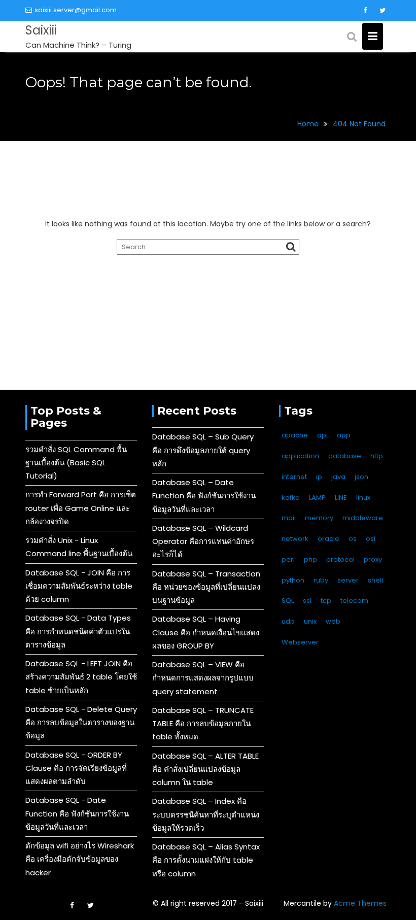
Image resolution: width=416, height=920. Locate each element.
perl (288, 559)
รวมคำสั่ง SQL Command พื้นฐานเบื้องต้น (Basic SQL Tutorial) (76, 463)
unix (310, 621)
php (310, 559)
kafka (291, 497)
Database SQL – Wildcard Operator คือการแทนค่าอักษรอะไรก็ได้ (203, 541)
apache (295, 435)
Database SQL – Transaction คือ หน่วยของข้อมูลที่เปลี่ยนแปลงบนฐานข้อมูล (206, 587)
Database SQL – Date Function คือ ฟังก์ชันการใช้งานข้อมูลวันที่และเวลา (204, 496)
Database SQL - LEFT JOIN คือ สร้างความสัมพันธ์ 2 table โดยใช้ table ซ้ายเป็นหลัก (81, 677)
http (376, 456)
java (338, 477)
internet (294, 477)
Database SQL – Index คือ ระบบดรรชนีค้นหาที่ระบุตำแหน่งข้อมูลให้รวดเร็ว (205, 814)
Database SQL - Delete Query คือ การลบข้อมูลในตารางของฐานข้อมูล (81, 722)
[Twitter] (382, 11)
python (293, 580)
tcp (326, 600)
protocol (340, 559)
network (295, 538)
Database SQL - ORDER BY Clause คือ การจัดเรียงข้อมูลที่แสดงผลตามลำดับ (76, 768)
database (344, 456)
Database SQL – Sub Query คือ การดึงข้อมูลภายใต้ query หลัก (203, 450)
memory (319, 518)
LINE (341, 497)
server (348, 580)
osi (370, 538)
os (353, 538)
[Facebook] (365, 11)
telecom (354, 600)
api (322, 435)
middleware (362, 518)
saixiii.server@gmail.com (75, 10)
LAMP (317, 497)
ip (319, 477)
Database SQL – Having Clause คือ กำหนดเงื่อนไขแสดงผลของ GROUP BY (205, 632)
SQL (288, 600)
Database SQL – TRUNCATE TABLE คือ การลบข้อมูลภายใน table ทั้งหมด (203, 723)
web (333, 621)
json (361, 477)
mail (289, 518)
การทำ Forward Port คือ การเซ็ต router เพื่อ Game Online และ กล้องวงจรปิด (80, 508)
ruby (321, 580)
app (344, 435)
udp (288, 621)
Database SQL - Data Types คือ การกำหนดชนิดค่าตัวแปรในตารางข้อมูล (78, 631)
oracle (328, 538)
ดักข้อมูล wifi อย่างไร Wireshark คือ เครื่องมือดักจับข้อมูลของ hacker (79, 859)
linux (363, 497)
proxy (373, 559)
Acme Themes (360, 903)
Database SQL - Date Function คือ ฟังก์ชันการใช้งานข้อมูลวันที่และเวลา (77, 813)
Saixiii (41, 30)
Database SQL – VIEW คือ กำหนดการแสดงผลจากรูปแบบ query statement (203, 678)
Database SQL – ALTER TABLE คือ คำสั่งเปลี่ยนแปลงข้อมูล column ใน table (205, 769)
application (300, 456)
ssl (307, 600)
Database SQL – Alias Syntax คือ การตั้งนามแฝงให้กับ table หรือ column (206, 860)
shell (375, 580)
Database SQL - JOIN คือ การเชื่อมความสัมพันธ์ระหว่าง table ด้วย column (78, 586)
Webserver (300, 642)
